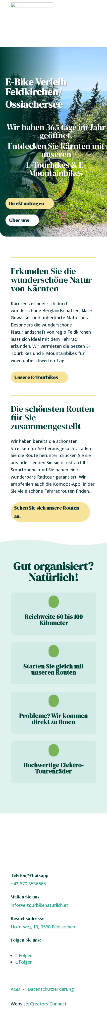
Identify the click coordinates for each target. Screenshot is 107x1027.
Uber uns (19, 220)
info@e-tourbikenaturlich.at (39, 905)
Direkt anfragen (26, 203)
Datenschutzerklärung (51, 989)
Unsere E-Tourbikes (36, 377)
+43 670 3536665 (28, 884)
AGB (15, 989)
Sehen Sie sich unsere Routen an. (46, 512)
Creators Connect (48, 1004)
